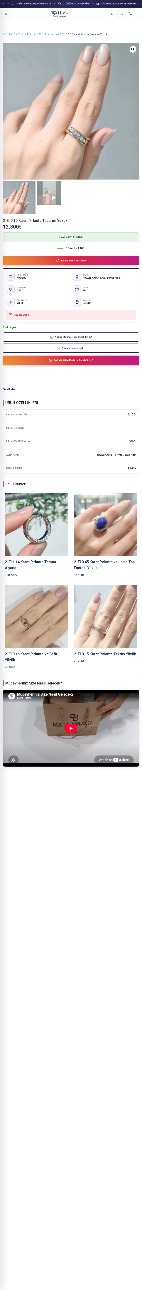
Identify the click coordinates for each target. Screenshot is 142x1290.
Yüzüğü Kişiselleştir (73, 348)
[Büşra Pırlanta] (59, 14)
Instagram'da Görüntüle (73, 260)
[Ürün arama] (112, 14)
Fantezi (54, 34)
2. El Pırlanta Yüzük (35, 34)
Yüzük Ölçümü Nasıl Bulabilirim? (73, 337)
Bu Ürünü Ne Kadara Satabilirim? (74, 360)
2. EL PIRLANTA (12, 34)
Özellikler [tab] (9, 389)
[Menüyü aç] (6, 14)
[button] (133, 49)
